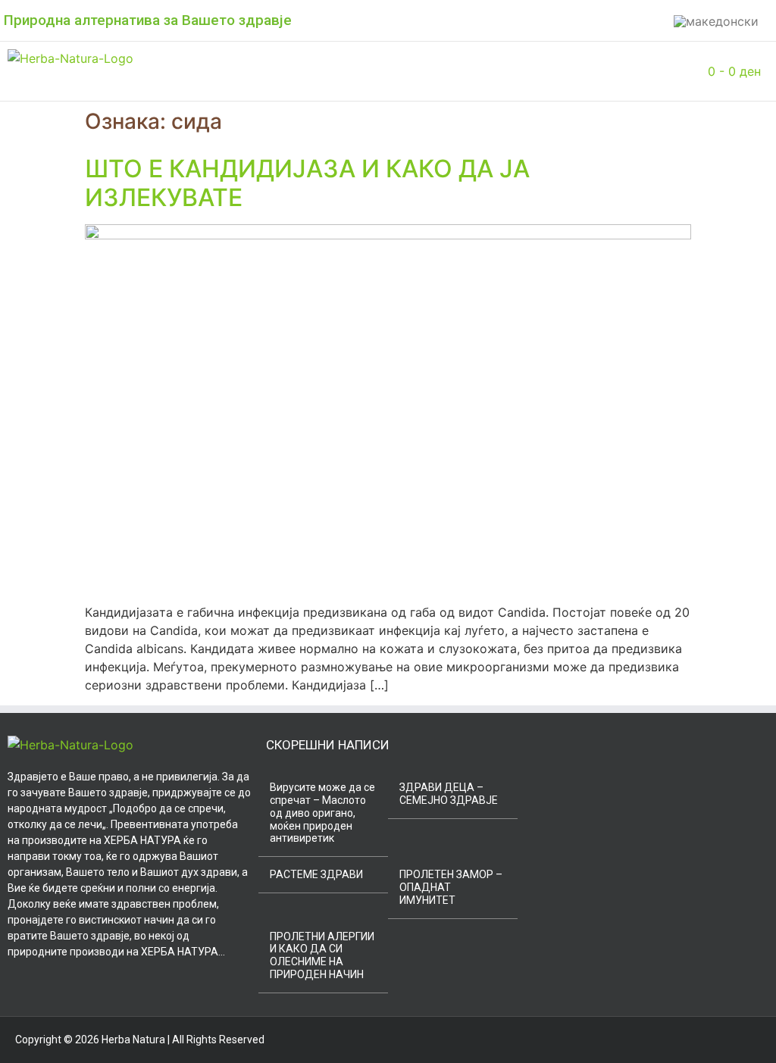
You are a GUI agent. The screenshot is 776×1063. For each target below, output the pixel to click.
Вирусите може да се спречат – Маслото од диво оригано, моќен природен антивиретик (322, 812)
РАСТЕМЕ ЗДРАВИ (316, 874)
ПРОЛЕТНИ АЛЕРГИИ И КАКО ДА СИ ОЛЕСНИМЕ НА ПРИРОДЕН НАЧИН (322, 955)
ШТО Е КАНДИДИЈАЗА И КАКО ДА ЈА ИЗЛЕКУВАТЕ (307, 183)
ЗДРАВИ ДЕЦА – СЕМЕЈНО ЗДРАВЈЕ (448, 793)
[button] (217, 71)
